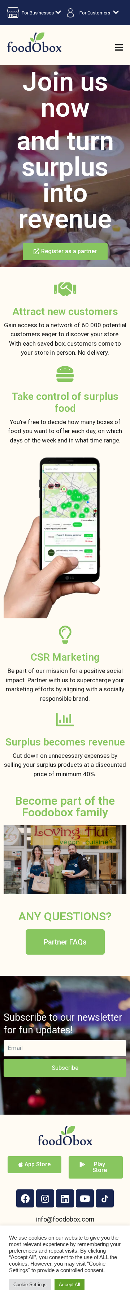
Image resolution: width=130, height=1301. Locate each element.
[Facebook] (25, 1198)
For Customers (94, 13)
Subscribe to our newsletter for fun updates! (63, 1024)
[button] (65, 251)
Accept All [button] (69, 1284)
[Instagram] (45, 1198)
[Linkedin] (65, 1198)
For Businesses (38, 13)
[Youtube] (85, 1198)
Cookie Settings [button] (30, 1284)
